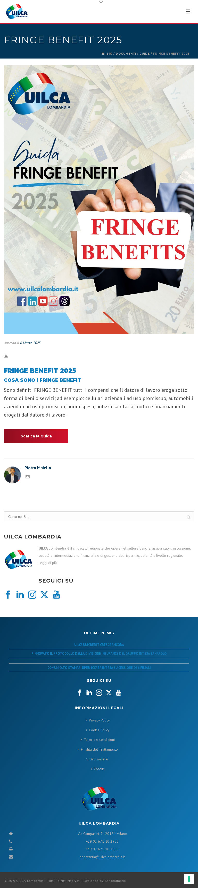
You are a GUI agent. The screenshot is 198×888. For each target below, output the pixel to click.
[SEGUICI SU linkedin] (89, 693)
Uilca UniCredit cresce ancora (99, 645)
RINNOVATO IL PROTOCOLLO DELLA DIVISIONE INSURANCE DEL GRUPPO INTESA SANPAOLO (99, 653)
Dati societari (99, 759)
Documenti (126, 53)
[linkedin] (20, 595)
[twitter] (44, 595)
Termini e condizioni (99, 739)
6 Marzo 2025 (30, 343)
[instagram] (32, 595)
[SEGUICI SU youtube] (119, 693)
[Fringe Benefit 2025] (99, 199)
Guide (144, 53)
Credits (99, 769)
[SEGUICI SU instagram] (99, 693)
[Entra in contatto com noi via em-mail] (28, 477)
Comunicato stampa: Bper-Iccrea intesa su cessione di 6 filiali (99, 668)
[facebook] (8, 595)
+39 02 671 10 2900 (102, 841)
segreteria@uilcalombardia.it (102, 856)
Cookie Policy (99, 730)
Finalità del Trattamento (99, 749)
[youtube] (56, 595)
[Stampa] (8, 355)
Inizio (107, 53)
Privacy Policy (99, 720)
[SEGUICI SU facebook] (79, 693)
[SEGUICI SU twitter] (109, 693)
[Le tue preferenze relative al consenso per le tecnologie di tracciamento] (189, 879)
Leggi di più (48, 562)
